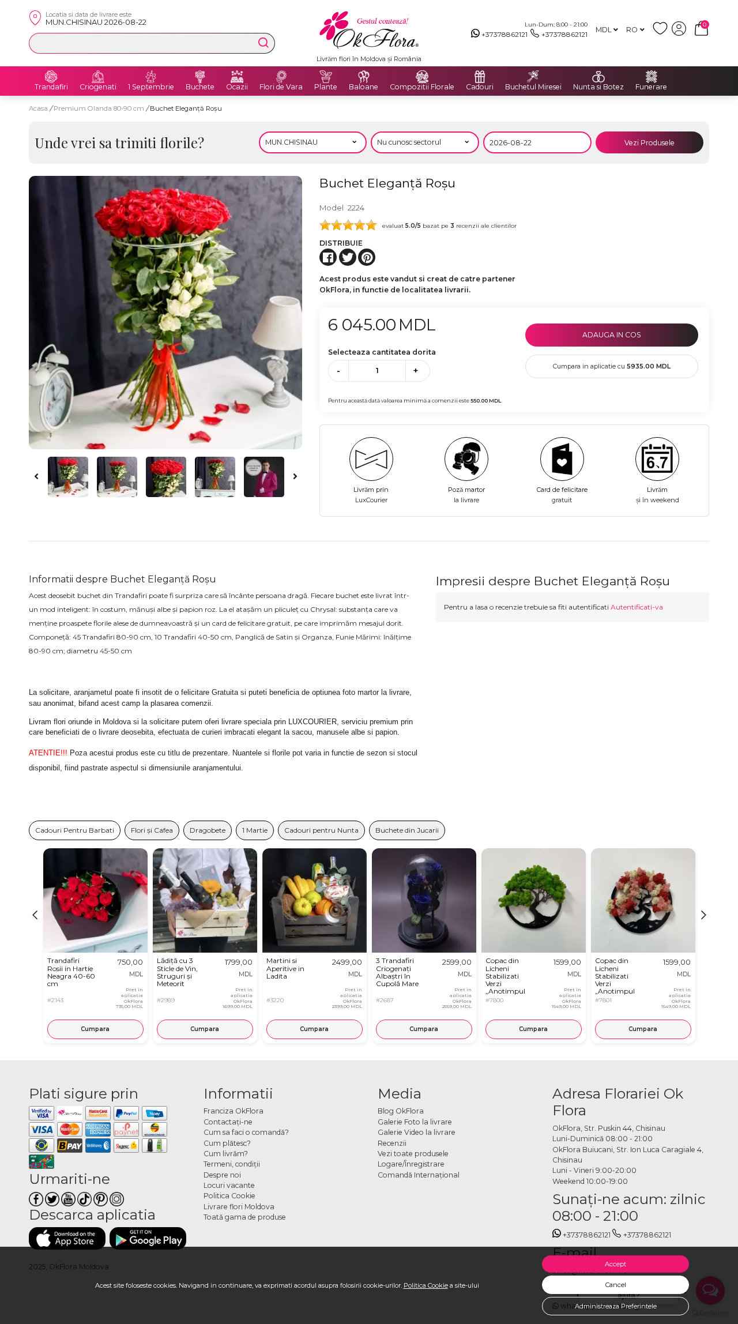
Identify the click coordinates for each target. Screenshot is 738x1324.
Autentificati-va (637, 607)
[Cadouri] (479, 76)
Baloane (363, 87)
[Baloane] (363, 76)
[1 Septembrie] (151, 76)
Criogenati (98, 87)
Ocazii (237, 87)
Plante (325, 87)
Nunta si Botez (598, 87)
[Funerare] (651, 76)
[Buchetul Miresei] (533, 76)
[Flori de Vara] (281, 76)
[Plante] (325, 76)
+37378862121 (504, 34)
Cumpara (95, 1029)
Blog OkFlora (401, 1111)
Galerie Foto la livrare (415, 1122)
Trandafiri (51, 87)
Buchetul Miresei (533, 87)
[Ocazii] (237, 76)
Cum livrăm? (226, 1153)
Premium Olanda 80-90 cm (100, 108)
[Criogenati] (98, 76)
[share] (328, 257)
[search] (263, 42)
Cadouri (480, 87)
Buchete (200, 87)
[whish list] (662, 33)
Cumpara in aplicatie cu (612, 366)
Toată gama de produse (245, 1217)
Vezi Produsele (649, 142)
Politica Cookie (426, 1285)
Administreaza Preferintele (616, 1306)
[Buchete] (200, 76)
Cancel (615, 1285)
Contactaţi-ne (228, 1122)
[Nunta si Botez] (598, 76)
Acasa (38, 108)
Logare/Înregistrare (411, 1164)
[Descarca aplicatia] (67, 1238)
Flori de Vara (281, 87)
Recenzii (392, 1143)
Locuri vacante (229, 1185)
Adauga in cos (611, 334)
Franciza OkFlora (233, 1111)
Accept (615, 1264)
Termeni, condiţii (232, 1164)
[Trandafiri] (51, 76)
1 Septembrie (151, 87)
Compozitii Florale (422, 87)
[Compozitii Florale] (422, 76)
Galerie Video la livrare (416, 1132)
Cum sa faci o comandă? (246, 1132)
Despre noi (222, 1175)
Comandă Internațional (419, 1175)
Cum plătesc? (227, 1143)
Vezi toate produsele (413, 1153)
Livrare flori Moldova (239, 1206)
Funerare (651, 87)
